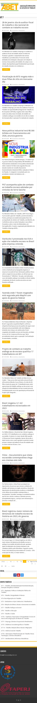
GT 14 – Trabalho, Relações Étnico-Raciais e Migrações (16, 627)
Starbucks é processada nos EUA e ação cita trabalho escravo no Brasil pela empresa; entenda (18, 241)
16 (28, 561)
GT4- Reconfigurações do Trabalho (11, 598)
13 (17, 561)
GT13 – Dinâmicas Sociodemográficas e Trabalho (15, 624)
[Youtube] (18, 575)
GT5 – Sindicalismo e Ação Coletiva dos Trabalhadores (16, 601)
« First (3, 561)
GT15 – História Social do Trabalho (11, 630)
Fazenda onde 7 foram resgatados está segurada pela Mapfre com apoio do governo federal (17, 295)
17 (32, 564)
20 (2, 566)
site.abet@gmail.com (11, 655)
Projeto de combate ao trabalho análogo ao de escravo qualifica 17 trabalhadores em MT (17, 351)
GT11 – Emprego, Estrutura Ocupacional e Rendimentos (16, 621)
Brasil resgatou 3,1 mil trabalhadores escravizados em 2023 (16, 405)
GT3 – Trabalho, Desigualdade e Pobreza (12, 595)
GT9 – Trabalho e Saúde (8, 613)
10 (10, 561)
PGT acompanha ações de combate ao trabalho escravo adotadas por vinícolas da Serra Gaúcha (18, 187)
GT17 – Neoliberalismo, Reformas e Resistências (14, 638)
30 (5, 566)
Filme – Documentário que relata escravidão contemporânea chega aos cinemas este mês (17, 457)
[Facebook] (15, 575)
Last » (13, 566)
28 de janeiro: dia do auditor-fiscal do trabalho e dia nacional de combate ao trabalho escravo (17, 25)
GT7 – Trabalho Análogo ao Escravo (11, 607)
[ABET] (18, 6)
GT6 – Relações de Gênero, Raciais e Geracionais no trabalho (18, 604)
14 (21, 561)
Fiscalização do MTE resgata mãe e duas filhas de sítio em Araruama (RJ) (17, 79)
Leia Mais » (6, 69)
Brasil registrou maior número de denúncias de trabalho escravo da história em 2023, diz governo (17, 513)
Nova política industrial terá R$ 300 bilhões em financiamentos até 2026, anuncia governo (18, 133)
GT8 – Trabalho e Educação (9, 610)
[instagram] (22, 575)
